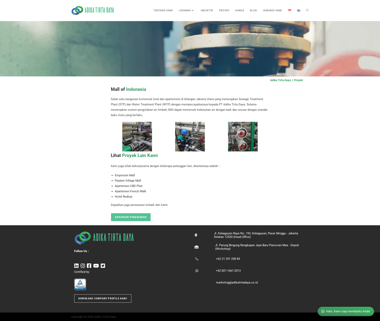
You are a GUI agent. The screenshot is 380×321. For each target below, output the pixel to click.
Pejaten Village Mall (128, 180)
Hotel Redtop (123, 196)
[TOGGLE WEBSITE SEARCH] (307, 10)
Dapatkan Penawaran (131, 217)
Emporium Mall (125, 175)
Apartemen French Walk (130, 191)
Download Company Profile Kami (102, 298)
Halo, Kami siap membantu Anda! (348, 311)
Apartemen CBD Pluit (128, 186)
